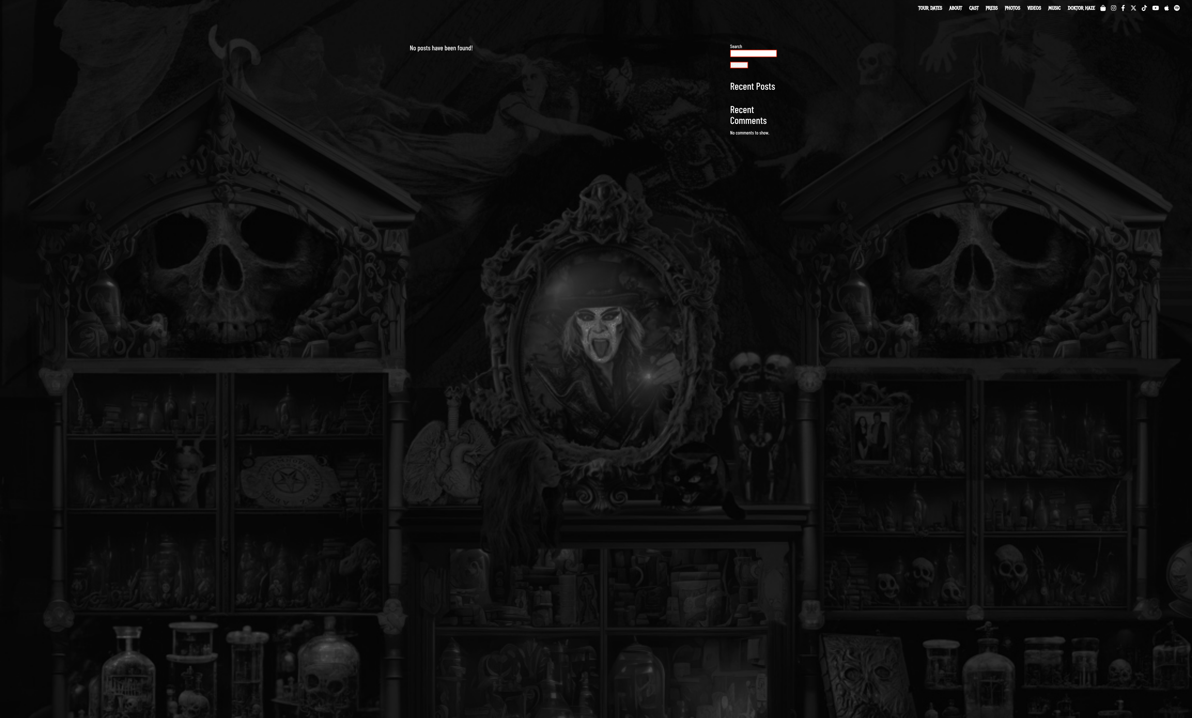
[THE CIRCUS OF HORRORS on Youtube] (1155, 7)
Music (1054, 8)
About (955, 8)
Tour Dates (930, 8)
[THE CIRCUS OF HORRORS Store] (1103, 7)
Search (736, 46)
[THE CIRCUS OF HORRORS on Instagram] (1113, 7)
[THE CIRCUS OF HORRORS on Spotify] (1177, 7)
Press (992, 8)
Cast (973, 8)
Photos (1012, 8)
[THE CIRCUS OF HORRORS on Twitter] (1133, 7)
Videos (1034, 8)
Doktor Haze (1081, 8)
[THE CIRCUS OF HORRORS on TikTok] (1144, 7)
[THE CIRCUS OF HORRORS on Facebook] (1123, 7)
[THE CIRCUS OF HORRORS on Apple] (1166, 7)
